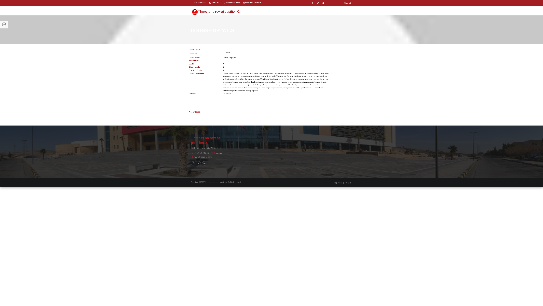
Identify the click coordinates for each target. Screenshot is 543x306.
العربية (348, 3)
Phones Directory (232, 3)
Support (348, 183)
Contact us (215, 3)
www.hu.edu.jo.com (203, 157)
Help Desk (337, 183)
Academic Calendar (252, 3)
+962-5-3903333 (201, 153)
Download (227, 94)
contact (219, 153)
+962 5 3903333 (199, 3)
